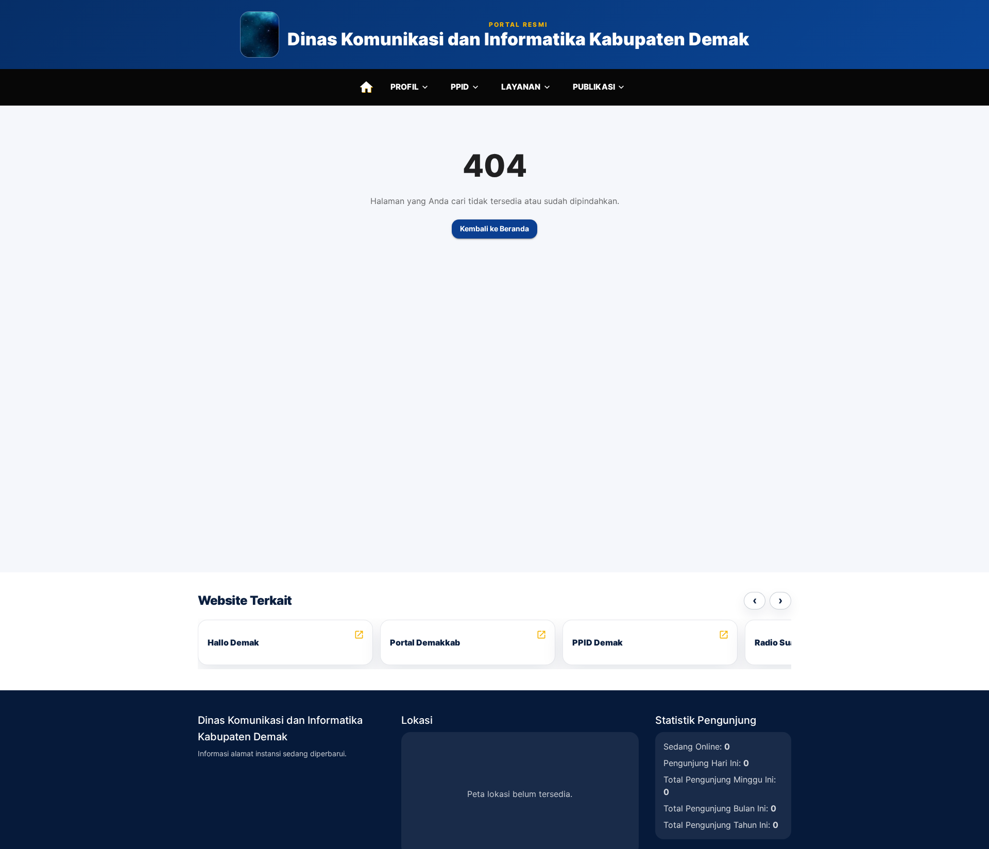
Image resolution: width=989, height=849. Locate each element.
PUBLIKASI (594, 87)
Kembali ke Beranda (494, 228)
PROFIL (404, 87)
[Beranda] (366, 87)
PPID (460, 87)
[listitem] (285, 642)
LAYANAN (521, 87)
